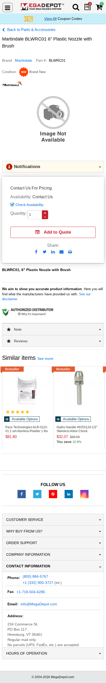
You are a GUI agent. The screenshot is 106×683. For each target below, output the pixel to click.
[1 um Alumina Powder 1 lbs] (28, 388)
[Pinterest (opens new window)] (53, 494)
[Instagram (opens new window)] (84, 494)
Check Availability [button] (29, 205)
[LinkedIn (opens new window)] (69, 494)
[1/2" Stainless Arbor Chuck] (79, 388)
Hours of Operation (26, 653)
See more (45, 358)
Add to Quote (57, 232)
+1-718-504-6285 (30, 592)
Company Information (28, 554)
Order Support (21, 543)
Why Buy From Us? (24, 531)
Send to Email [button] (62, 252)
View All (50, 19)
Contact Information (28, 566)
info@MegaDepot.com (39, 604)
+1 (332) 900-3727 (38, 583)
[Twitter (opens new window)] (37, 494)
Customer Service (24, 520)
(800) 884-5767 (35, 576)
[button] (45, 213)
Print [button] (70, 252)
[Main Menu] (8, 7)
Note (18, 329)
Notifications (27, 166)
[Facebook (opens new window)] (21, 494)
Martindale (23, 60)
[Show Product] (17, 411)
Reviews (21, 341)
